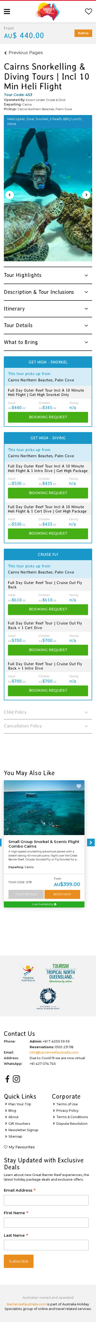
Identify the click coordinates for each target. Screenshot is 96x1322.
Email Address (20, 1190)
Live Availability (43, 904)
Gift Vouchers (19, 1124)
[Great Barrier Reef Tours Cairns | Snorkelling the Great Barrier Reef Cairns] (48, 195)
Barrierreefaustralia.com (26, 1304)
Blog (12, 1110)
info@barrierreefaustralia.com (54, 1052)
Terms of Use (67, 1104)
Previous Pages (26, 52)
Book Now (62, 894)
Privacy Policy (67, 1110)
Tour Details (26, 894)
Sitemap (15, 1136)
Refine (83, 33)
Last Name (16, 1235)
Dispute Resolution (72, 1124)
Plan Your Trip (19, 1104)
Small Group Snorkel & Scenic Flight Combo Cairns (43, 844)
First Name (16, 1213)
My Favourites (22, 1147)
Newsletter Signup (23, 1130)
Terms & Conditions (72, 1117)
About (13, 1117)
